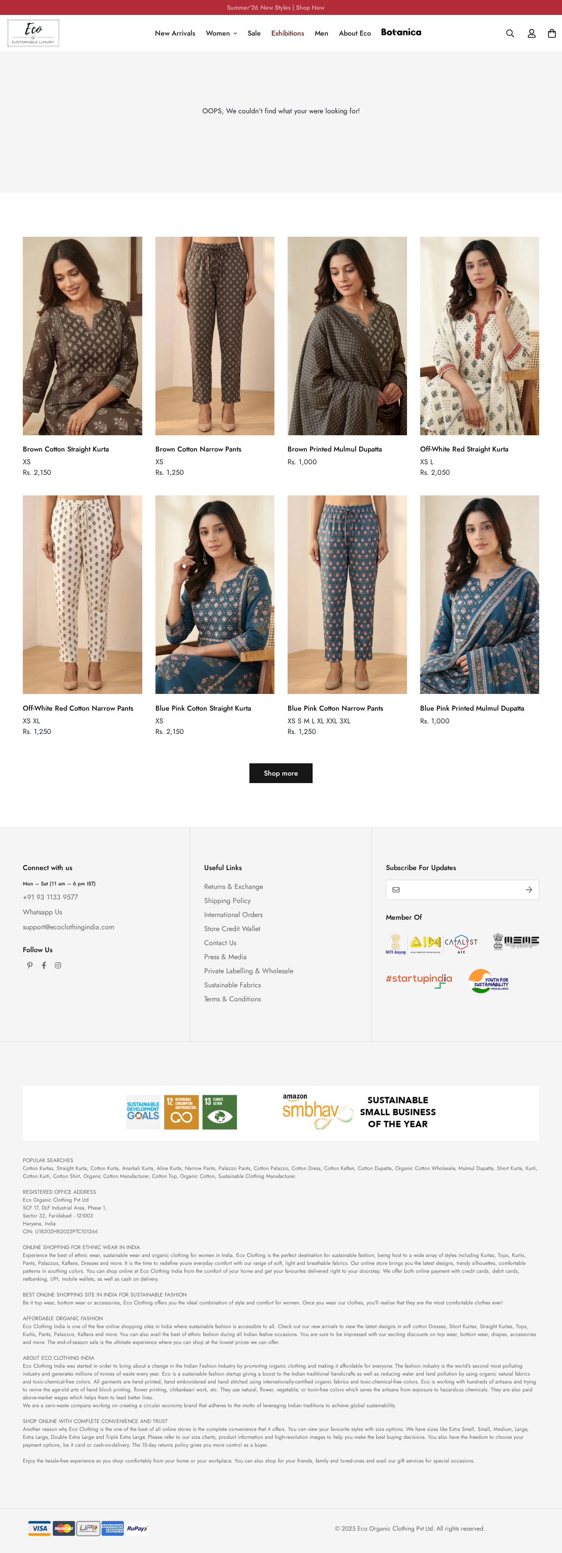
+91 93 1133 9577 (50, 897)
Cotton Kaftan (339, 1168)
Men (321, 33)
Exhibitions (287, 33)
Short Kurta (509, 1168)
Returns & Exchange (233, 886)
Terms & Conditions (232, 999)
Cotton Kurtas (38, 1168)
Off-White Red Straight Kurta (464, 449)
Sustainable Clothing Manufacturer (256, 1176)
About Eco (355, 33)
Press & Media (225, 957)
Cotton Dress (306, 1168)
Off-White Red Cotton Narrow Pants (78, 708)
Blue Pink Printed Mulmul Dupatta (472, 708)
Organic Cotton (197, 1176)
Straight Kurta (72, 1168)
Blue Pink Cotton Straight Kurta (203, 708)
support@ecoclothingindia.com (68, 927)
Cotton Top (164, 1176)
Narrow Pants (200, 1168)
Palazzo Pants (234, 1168)
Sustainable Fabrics (232, 985)
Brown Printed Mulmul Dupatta (335, 449)
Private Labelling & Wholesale (248, 971)
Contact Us (220, 943)
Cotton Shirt (66, 1176)
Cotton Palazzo (271, 1168)
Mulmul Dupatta (476, 1168)
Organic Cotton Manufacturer (115, 1176)
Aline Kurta (169, 1168)
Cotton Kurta (104, 1168)
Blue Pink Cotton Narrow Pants (335, 708)
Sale (254, 33)
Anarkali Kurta (137, 1168)
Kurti (531, 1168)
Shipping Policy (227, 901)
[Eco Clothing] (33, 33)
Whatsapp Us (42, 912)
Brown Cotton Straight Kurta (66, 449)
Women (218, 33)
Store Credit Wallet (232, 929)
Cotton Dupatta (375, 1168)
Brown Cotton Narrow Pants (198, 449)
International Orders (233, 915)
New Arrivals (175, 33)
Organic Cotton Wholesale (425, 1168)
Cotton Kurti (36, 1176)
